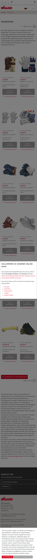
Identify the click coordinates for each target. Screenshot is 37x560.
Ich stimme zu (7, 557)
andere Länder (8, 295)
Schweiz (7, 287)
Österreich (7, 289)
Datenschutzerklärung (23, 557)
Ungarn (6, 293)
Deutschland (8, 291)
